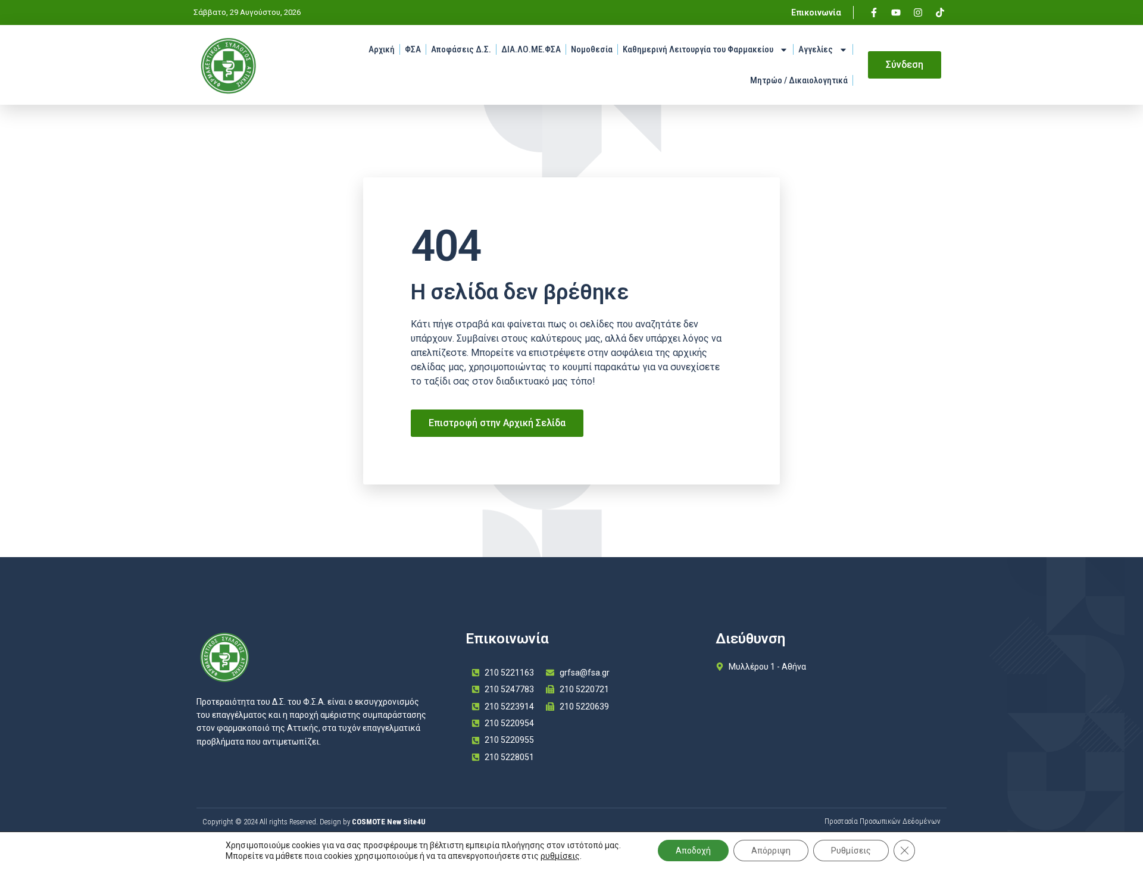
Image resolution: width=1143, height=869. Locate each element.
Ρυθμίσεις (851, 850)
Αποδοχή (693, 850)
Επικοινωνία (816, 12)
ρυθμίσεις (560, 856)
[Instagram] (917, 12)
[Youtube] (895, 12)
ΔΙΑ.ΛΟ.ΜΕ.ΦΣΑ (531, 49)
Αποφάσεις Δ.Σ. (461, 49)
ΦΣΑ (413, 49)
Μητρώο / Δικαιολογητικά (799, 80)
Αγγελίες (815, 49)
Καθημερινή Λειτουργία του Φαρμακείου (698, 49)
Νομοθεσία (592, 49)
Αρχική (381, 49)
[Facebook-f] (873, 12)
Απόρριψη (771, 850)
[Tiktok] (940, 12)
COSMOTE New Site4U (389, 821)
